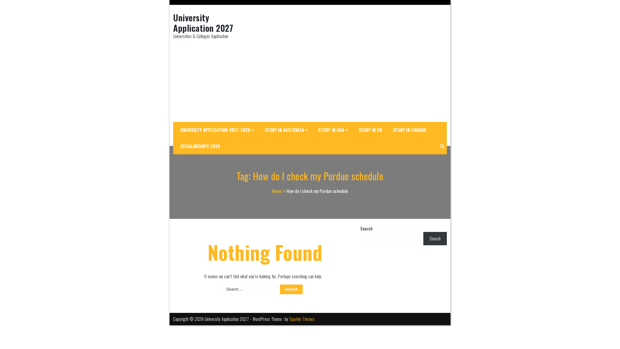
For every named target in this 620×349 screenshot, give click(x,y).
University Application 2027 (203, 22)
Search (366, 228)
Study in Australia (284, 130)
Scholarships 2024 (200, 146)
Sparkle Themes (302, 319)
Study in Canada (409, 130)
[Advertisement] (310, 81)
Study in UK (370, 130)
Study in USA (331, 130)
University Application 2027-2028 (215, 130)
